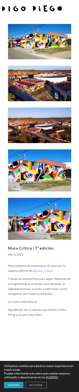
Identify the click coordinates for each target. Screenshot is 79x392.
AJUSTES (52, 377)
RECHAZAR (36, 385)
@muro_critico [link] (43, 270)
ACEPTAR (13, 385)
